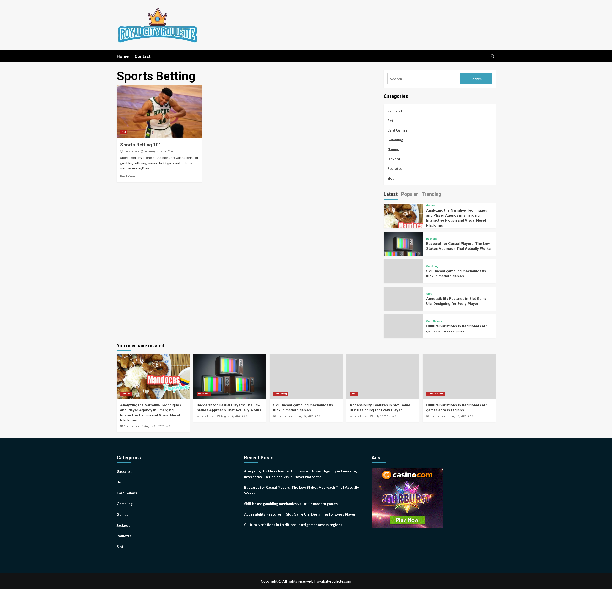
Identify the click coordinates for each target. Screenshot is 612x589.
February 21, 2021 (155, 151)
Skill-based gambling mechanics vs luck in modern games (291, 503)
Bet (124, 132)
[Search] (493, 56)
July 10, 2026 (458, 416)
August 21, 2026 (154, 426)
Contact (143, 56)
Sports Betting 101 (140, 145)
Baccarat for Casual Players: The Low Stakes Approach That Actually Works (301, 490)
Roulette (394, 168)
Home (123, 56)
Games (393, 149)
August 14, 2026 (230, 416)
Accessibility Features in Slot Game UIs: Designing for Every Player (299, 514)
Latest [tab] (391, 194)
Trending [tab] (431, 194)
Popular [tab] (409, 194)
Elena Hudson (131, 151)
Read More (127, 176)
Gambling (395, 140)
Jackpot (393, 159)
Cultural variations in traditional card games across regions (293, 524)
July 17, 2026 (382, 416)
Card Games (397, 130)
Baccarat (394, 111)
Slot (390, 178)
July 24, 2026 (305, 416)
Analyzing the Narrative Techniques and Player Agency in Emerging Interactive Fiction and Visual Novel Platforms (300, 474)
